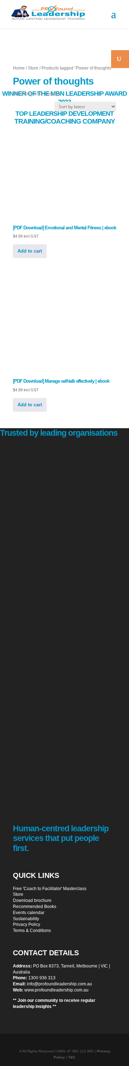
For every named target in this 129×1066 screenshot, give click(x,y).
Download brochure (32, 900)
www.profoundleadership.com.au (56, 990)
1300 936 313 (42, 977)
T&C (71, 1057)
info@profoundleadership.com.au (59, 983)
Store (33, 68)
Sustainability (26, 918)
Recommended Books (34, 906)
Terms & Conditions (32, 930)
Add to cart (30, 251)
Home (19, 68)
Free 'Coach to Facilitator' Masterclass (49, 888)
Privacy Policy (26, 924)
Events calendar (28, 912)
